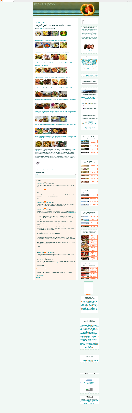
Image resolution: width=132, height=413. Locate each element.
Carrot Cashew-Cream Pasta (40, 87)
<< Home (38, 277)
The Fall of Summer (38, 75)
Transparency (90, 64)
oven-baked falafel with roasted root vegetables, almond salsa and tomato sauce (59, 75)
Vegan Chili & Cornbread (39, 40)
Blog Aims (94, 60)
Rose (47, 190)
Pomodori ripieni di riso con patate (51, 124)
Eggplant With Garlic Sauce (54, 100)
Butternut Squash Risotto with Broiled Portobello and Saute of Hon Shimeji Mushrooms (51, 111)
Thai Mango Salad (38, 50)
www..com (88, 282)
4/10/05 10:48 (41, 183)
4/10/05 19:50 (41, 202)
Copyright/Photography (86, 66)
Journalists (91, 65)
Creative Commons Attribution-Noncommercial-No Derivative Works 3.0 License (89, 402)
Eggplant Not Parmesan (39, 77)
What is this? (88, 294)
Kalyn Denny (48, 202)
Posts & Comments (86, 63)
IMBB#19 (42, 28)
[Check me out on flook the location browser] (89, 23)
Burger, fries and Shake (39, 124)
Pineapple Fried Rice (68, 50)
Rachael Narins (49, 252)
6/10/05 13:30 (41, 252)
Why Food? (88, 60)
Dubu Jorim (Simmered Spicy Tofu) (53, 87)
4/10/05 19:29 (41, 190)
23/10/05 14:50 (41, 268)
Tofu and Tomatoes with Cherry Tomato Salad (48, 137)
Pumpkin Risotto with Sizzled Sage (64, 77)
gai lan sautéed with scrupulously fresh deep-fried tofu (52, 112)
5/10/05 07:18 (41, 209)
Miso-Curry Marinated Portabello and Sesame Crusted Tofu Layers (55, 125)
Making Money (85, 62)
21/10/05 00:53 (41, 259)
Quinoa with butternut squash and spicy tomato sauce (53, 50)
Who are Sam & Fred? (86, 59)
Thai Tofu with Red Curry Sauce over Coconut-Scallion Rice (56, 40)
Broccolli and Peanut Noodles (50, 77)
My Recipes (94, 66)
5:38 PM (36, 174)
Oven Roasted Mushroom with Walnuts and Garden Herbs (53, 52)
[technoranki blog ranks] (89, 386)
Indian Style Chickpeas (39, 62)
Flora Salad (67, 52)
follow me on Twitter (92, 75)
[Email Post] (75, 174)
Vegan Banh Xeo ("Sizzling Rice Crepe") (59, 136)
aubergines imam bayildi (68, 112)
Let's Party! (89, 50)
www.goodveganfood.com (54, 262)
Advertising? (84, 61)
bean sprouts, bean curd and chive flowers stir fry (44, 99)
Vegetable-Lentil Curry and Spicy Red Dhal (43, 136)
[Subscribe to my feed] (89, 392)
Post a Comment (40, 275)
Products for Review (92, 61)
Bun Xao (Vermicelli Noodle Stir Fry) (61, 99)
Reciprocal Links (92, 62)
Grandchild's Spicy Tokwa (65, 100)
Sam (47, 209)
